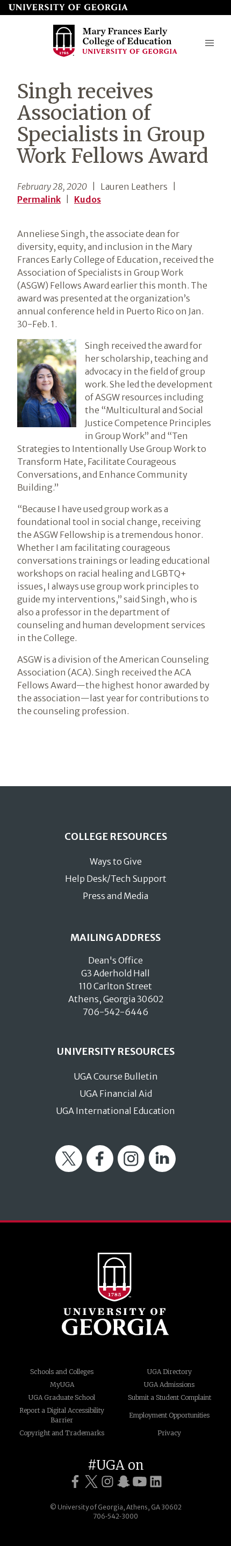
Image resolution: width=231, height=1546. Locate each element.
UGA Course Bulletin (116, 1076)
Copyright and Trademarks (61, 1433)
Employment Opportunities (169, 1415)
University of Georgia (115, 1294)
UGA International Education (115, 1110)
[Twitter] (68, 1168)
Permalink (39, 199)
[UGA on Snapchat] (124, 1481)
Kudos (87, 199)
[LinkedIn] (162, 1168)
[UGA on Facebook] (75, 1481)
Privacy (169, 1433)
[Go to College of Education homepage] (115, 56)
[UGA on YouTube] (140, 1481)
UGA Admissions (169, 1384)
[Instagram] (131, 1168)
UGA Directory (169, 1372)
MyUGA (62, 1384)
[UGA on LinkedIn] (156, 1481)
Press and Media (115, 895)
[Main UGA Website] (68, 7)
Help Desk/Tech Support (116, 878)
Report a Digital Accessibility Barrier (61, 1415)
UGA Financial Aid (116, 1093)
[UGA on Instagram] (107, 1481)
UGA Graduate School (61, 1397)
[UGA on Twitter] (91, 1481)
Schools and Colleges (61, 1372)
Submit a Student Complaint (169, 1397)
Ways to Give (116, 861)
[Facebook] (100, 1168)
